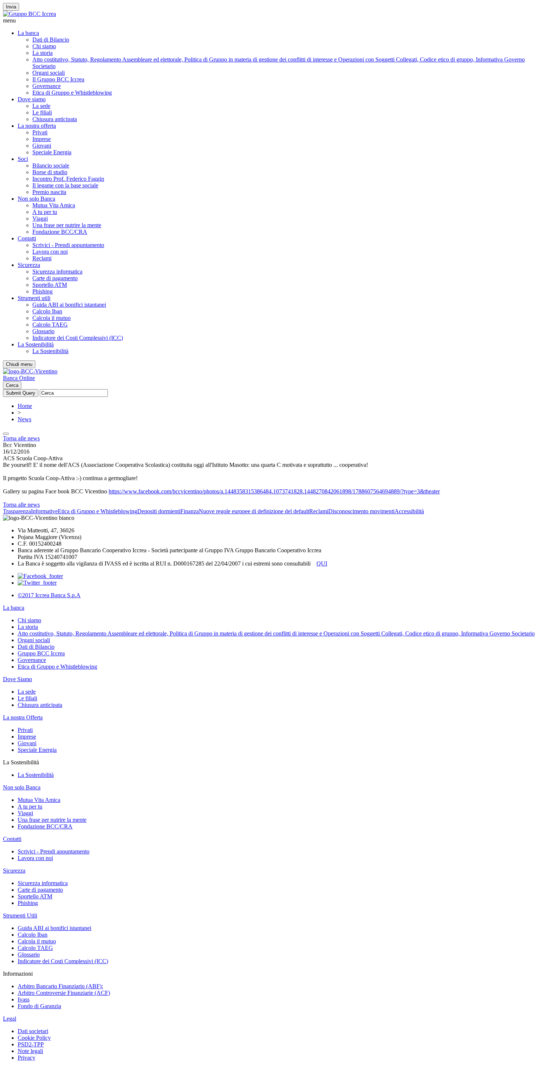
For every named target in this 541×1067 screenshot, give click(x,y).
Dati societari (33, 1031)
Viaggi (40, 218)
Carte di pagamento (55, 278)
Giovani (41, 145)
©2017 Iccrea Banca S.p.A (49, 595)
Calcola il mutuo (51, 318)
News (24, 419)
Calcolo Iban (47, 311)
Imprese (41, 139)
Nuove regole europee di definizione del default (254, 511)
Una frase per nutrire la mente (66, 225)
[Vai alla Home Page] (30, 371)
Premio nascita (49, 192)
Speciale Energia (51, 152)
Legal (9, 1018)
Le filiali (42, 112)
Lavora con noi (50, 252)
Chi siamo (44, 46)
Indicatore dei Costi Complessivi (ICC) (77, 338)
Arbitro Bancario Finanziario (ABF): (60, 986)
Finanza (189, 511)
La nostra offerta (37, 126)
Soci (23, 159)
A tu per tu (44, 212)
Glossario (43, 331)
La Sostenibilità (36, 344)
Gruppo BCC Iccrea (41, 653)
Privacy (26, 1057)
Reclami (42, 258)
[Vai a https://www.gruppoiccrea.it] (29, 14)
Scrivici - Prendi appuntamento (68, 245)
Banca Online (19, 378)
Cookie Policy (34, 1038)
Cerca (12, 385)
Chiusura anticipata (54, 119)
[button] (270, 20)
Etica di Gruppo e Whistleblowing (72, 92)
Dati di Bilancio (50, 39)
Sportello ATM (49, 285)
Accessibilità (409, 511)
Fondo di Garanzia (39, 1006)
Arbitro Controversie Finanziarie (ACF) (64, 993)
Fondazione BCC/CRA (59, 232)
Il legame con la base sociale (65, 185)
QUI (322, 563)
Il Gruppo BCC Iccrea (58, 79)
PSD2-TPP (31, 1044)
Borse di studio (49, 172)
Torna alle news (21, 438)
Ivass (23, 999)
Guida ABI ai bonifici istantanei (69, 305)
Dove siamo (32, 99)
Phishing (42, 291)
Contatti (27, 238)
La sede (41, 106)
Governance (46, 86)
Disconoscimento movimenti (361, 511)
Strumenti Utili (20, 915)
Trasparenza (17, 511)
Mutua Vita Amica (53, 205)
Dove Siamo (17, 679)
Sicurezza (29, 265)
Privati (39, 132)
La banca (28, 33)
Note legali (30, 1051)
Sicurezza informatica (57, 271)
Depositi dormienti (158, 511)
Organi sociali (48, 73)
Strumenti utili (34, 298)
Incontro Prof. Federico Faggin (68, 179)
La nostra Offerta (23, 717)
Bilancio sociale (50, 165)
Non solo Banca (36, 199)
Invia (11, 7)
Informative (44, 511)
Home (25, 406)
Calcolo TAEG (50, 324)
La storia (42, 53)
